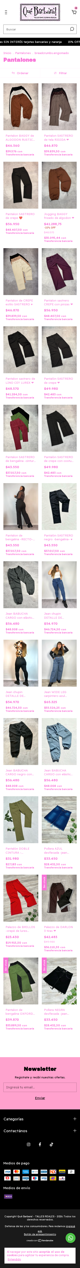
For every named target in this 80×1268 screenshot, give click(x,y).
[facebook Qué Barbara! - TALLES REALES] (40, 1144)
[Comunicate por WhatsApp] (71, 1238)
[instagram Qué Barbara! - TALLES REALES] (28, 1144)
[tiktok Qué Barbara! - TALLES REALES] (51, 1144)
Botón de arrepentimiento (40, 1234)
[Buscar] (72, 29)
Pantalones (23, 53)
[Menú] (6, 12)
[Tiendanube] (40, 1241)
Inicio (7, 53)
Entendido (14, 1259)
